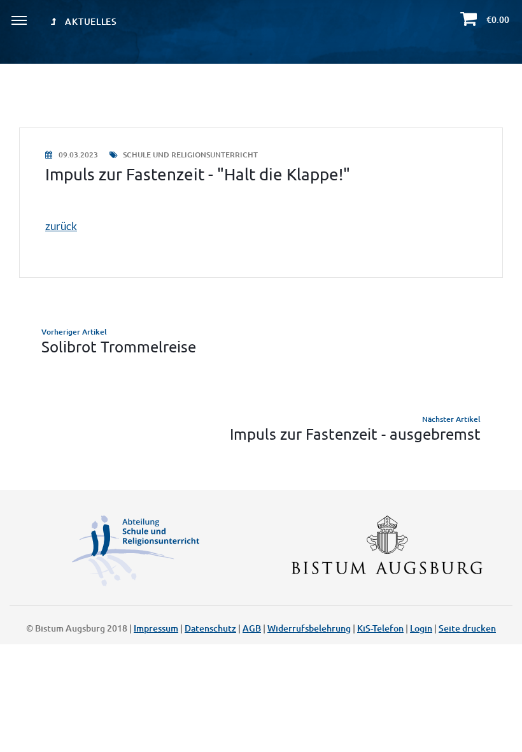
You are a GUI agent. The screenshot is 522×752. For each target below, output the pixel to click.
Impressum (156, 628)
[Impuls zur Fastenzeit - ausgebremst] (261, 428)
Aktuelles (90, 21)
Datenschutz (210, 628)
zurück (61, 226)
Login (421, 628)
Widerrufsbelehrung (309, 628)
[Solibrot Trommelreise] (261, 340)
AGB (252, 628)
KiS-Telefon (380, 628)
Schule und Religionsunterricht (189, 154)
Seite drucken (467, 628)
